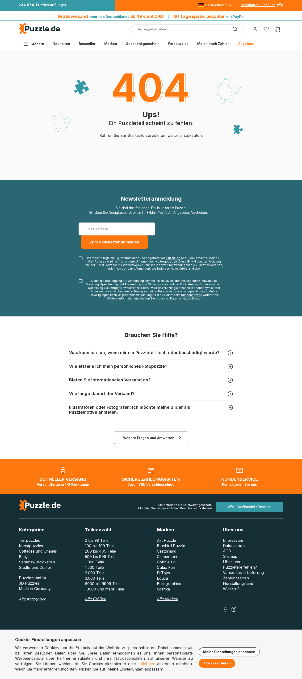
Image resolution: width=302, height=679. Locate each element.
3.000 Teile (95, 578)
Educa (162, 578)
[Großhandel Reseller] (280, 7)
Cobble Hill (166, 562)
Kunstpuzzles (31, 545)
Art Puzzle (166, 540)
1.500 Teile (94, 567)
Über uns (231, 561)
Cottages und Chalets (38, 551)
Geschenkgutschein (142, 44)
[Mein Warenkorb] (277, 29)
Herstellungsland (238, 583)
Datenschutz (234, 545)
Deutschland (215, 5)
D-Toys (163, 572)
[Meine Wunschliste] (266, 29)
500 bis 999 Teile (100, 556)
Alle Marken (167, 598)
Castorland (166, 551)
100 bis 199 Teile (99, 545)
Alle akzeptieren (217, 663)
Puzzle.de (173, 258)
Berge (24, 556)
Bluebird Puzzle (171, 545)
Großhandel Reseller (258, 5)
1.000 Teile (94, 562)
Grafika (163, 589)
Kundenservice (191, 295)
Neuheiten (61, 44)
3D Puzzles (29, 583)
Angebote (246, 44)
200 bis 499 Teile (100, 551)
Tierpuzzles (29, 540)
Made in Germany (35, 588)
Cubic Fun (166, 567)
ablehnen (146, 663)
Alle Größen (95, 598)
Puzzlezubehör (32, 577)
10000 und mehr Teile (104, 589)
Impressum (233, 540)
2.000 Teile (95, 572)
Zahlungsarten (236, 578)
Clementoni (167, 556)
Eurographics (169, 583)
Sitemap (230, 556)
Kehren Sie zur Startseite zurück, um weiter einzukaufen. (151, 135)
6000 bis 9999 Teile (103, 583)
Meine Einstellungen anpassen (229, 652)
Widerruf (231, 588)
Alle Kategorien (32, 599)
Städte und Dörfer (35, 567)
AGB (227, 551)
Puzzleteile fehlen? (240, 567)
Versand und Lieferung (243, 572)
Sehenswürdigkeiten (37, 562)
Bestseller (87, 44)
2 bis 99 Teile (97, 540)
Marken (110, 44)
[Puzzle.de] (39, 33)
